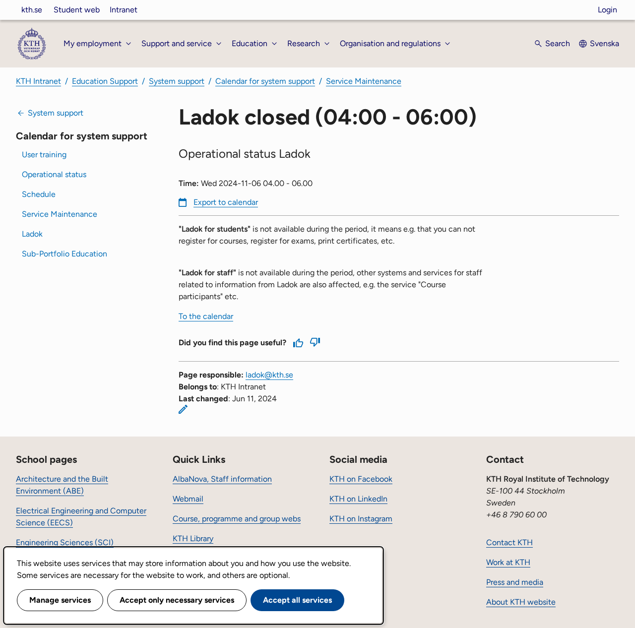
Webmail (188, 498)
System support (176, 81)
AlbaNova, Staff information (222, 479)
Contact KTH (509, 542)
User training (44, 154)
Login (607, 9)
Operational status (54, 174)
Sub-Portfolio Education (64, 253)
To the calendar (206, 316)
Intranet (123, 9)
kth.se (31, 9)
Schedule (39, 194)
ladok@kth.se (269, 374)
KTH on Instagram (360, 518)
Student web (77, 9)
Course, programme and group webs (237, 518)
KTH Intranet (38, 81)
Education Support (105, 81)
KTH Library (193, 538)
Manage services (60, 600)
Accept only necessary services (177, 600)
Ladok (32, 234)
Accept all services (297, 600)
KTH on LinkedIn (358, 498)
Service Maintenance (363, 81)
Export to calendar (225, 202)
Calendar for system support (265, 81)
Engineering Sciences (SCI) (65, 542)
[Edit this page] (183, 409)
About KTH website (521, 602)
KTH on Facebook (360, 479)
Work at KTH (508, 562)
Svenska (604, 43)
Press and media (514, 582)
